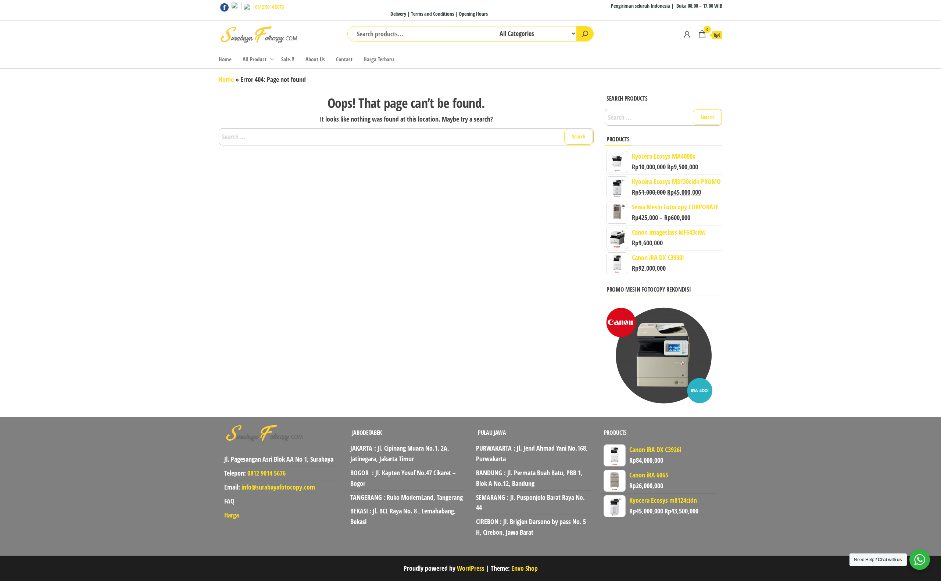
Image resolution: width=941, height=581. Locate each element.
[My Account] (687, 34)
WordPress (470, 568)
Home (225, 59)
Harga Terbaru (379, 59)
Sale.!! (287, 59)
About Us (315, 59)
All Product (254, 59)
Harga (231, 514)
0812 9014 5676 (269, 6)
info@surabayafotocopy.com (278, 487)
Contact (344, 59)
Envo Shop (524, 568)
